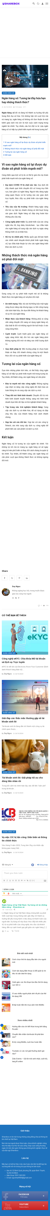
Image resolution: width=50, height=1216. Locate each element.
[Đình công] (12, 880)
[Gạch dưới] (9, 880)
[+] (33, 880)
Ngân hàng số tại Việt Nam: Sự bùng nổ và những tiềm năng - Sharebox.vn (24, 906)
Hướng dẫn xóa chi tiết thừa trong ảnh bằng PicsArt (29, 1027)
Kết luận (7, 155)
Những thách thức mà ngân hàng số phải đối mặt (23, 149)
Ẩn (29, 137)
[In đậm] (4, 880)
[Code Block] (24, 880)
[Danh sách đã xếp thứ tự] (15, 880)
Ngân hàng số (8, 93)
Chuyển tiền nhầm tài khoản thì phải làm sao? (28, 1035)
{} (30, 880)
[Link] (27, 880)
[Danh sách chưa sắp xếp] (18, 880)
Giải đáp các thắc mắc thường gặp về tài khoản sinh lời (23, 720)
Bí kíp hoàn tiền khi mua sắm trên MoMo (28, 1005)
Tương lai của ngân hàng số (15, 152)
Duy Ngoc (16, 586)
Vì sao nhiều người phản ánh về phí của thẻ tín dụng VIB (29, 994)
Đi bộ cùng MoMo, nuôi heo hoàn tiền (27, 1042)
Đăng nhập (43, 865)
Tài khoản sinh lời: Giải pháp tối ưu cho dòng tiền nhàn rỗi (22, 779)
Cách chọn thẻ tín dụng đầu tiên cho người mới (29, 960)
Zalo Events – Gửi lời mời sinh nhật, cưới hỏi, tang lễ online (30, 1060)
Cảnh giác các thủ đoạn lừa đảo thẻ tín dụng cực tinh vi (29, 983)
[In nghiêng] (7, 880)
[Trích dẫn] (21, 880)
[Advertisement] (25, 33)
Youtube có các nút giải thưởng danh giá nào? (28, 1052)
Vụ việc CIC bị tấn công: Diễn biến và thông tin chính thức (24, 839)
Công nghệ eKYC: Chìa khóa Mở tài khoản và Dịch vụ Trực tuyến (23, 660)
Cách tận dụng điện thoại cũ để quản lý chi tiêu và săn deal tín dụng (29, 972)
